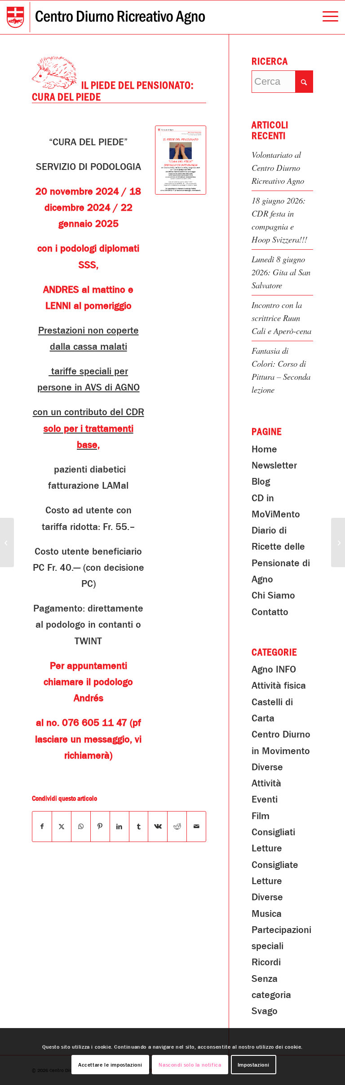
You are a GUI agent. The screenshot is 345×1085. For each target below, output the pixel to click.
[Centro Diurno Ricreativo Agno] (106, 17)
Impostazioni (254, 1064)
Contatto (270, 612)
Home (264, 449)
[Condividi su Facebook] (42, 826)
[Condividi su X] (61, 826)
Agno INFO (274, 669)
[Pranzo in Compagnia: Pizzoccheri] (338, 542)
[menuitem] (326, 17)
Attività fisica (279, 685)
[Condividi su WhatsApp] (80, 826)
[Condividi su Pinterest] (100, 826)
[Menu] (326, 17)
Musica (267, 913)
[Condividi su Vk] (157, 826)
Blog (261, 481)
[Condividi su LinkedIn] (119, 826)
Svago (265, 1011)
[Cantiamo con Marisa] (7, 542)
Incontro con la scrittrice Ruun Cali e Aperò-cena (281, 317)
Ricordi (266, 962)
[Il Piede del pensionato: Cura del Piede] (180, 160)
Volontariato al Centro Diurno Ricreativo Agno (278, 167)
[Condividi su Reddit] (177, 826)
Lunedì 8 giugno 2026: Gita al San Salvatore (281, 272)
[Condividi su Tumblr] (138, 826)
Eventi (265, 799)
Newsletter (274, 465)
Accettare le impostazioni (110, 1064)
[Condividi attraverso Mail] (196, 826)
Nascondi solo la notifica (190, 1064)
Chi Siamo (273, 595)
